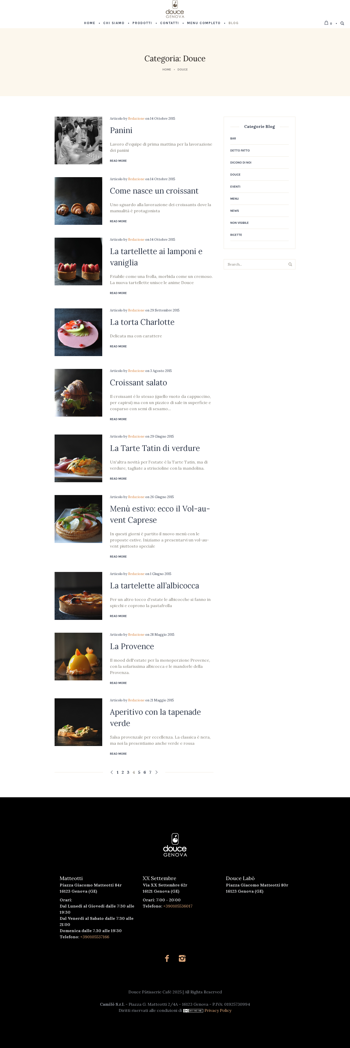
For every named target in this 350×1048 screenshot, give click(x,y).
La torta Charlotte (142, 322)
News (234, 211)
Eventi (235, 186)
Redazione (136, 118)
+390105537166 (94, 936)
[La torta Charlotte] (78, 332)
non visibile (239, 223)
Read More (118, 161)
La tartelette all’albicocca (154, 585)
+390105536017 (177, 906)
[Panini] (78, 140)
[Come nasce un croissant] (78, 201)
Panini (121, 130)
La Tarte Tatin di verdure (155, 448)
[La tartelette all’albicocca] (78, 596)
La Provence (132, 646)
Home (166, 69)
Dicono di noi (240, 162)
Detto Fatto (240, 150)
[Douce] (175, 845)
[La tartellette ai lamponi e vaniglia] (78, 261)
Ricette (236, 235)
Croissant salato (138, 382)
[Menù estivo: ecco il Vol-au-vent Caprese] (78, 519)
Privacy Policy (217, 1010)
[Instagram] (182, 958)
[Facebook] (166, 958)
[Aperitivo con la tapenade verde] (78, 722)
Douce (183, 69)
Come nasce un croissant (154, 191)
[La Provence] (78, 656)
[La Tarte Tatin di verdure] (78, 458)
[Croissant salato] (78, 393)
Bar (233, 138)
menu (234, 198)
